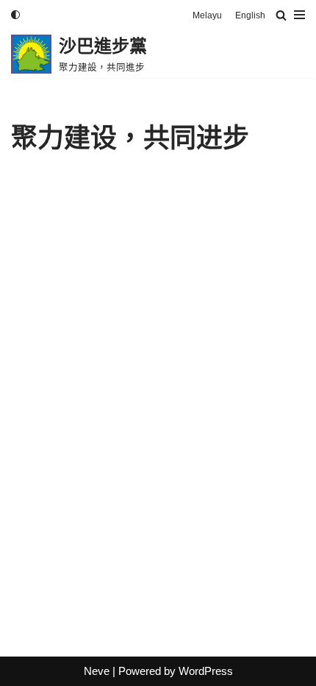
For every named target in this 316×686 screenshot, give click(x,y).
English (250, 15)
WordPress (206, 671)
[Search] (281, 15)
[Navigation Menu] (299, 14)
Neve (96, 671)
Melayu (207, 15)
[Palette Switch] (15, 14)
